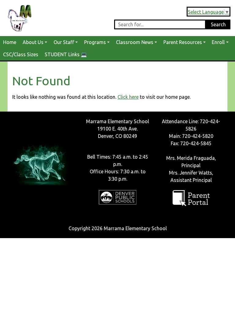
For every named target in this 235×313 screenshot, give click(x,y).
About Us (33, 42)
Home (9, 42)
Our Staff (64, 42)
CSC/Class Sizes (20, 54)
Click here (128, 97)
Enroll (218, 42)
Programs (95, 42)
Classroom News (134, 42)
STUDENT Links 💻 (66, 54)
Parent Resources (182, 42)
